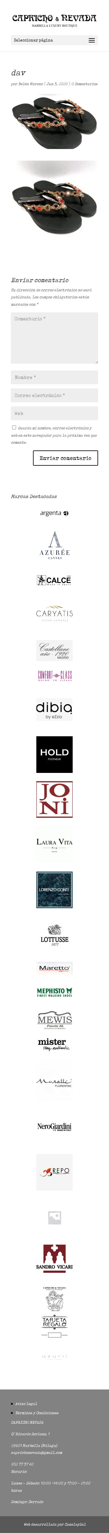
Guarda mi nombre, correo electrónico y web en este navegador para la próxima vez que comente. (54, 435)
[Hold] (54, 771)
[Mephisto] (54, 1000)
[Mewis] (54, 1028)
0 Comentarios (84, 84)
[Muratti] (54, 1099)
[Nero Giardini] (54, 1144)
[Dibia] (54, 726)
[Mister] (54, 1050)
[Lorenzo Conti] (54, 907)
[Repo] (54, 1189)
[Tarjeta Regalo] (54, 1338)
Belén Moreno (30, 84)
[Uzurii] (54, 1365)
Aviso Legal (26, 1403)
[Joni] (54, 816)
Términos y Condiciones (36, 1413)
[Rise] (54, 1234)
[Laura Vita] (54, 861)
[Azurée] (54, 564)
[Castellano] (54, 659)
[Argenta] (54, 519)
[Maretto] (54, 973)
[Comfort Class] (54, 681)
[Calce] (54, 585)
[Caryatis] (54, 630)
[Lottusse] (54, 952)
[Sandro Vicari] (54, 1271)
